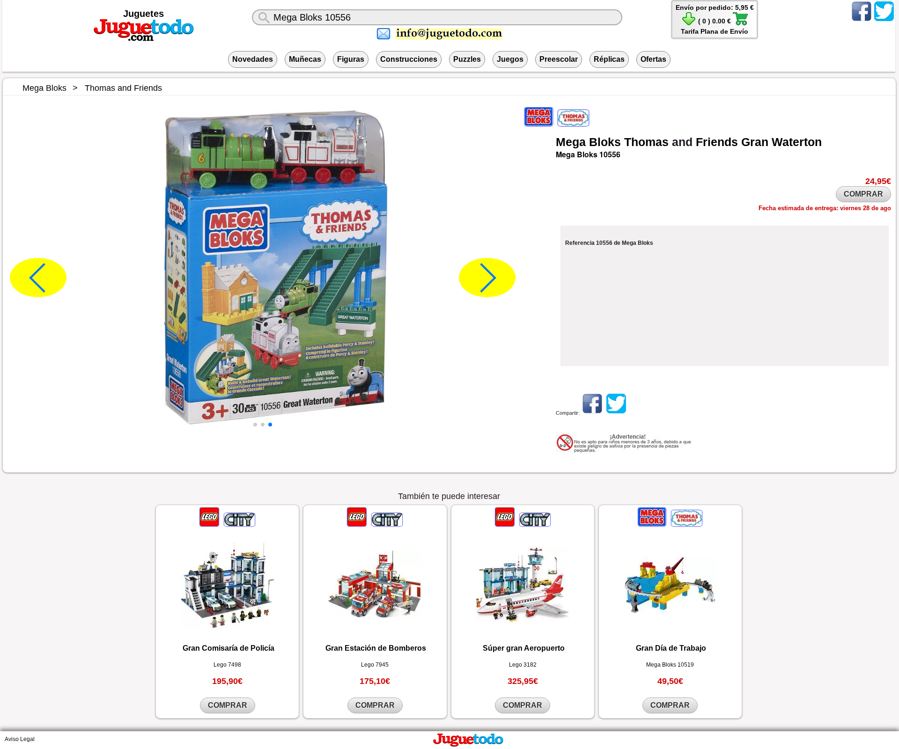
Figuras (350, 59)
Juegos (510, 59)
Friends (717, 141)
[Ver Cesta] (688, 24)
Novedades (252, 59)
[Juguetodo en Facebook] (861, 20)
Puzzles (467, 59)
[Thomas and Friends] (573, 124)
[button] (255, 424)
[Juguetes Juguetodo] (144, 39)
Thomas (646, 141)
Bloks (605, 141)
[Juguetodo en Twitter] (884, 20)
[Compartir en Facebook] (592, 413)
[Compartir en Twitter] (616, 413)
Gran (754, 141)
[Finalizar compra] (740, 24)
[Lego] (210, 524)
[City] (239, 524)
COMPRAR (863, 194)
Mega (571, 141)
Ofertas (653, 59)
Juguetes (143, 13)
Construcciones (408, 59)
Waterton (797, 141)
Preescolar (558, 59)
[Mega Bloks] (539, 124)
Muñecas (305, 59)
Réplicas (609, 59)
